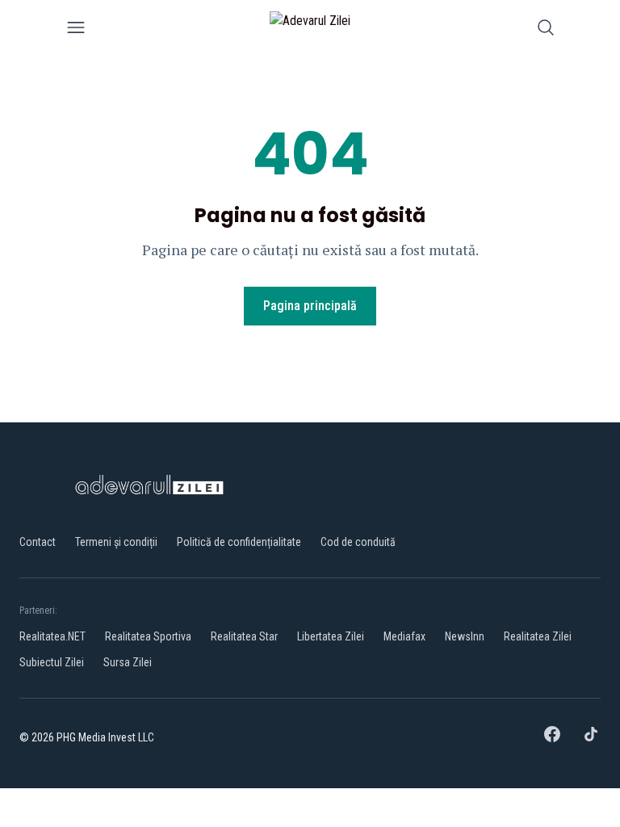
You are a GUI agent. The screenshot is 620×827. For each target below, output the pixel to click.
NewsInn (464, 636)
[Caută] (546, 30)
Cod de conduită (358, 541)
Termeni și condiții (116, 541)
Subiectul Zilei (51, 662)
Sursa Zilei (127, 662)
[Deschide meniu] (76, 30)
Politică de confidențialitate (239, 541)
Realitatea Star (244, 636)
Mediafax (404, 636)
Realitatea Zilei (538, 636)
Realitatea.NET (52, 636)
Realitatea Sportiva (148, 636)
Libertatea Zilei (330, 636)
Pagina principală (310, 305)
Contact (37, 541)
